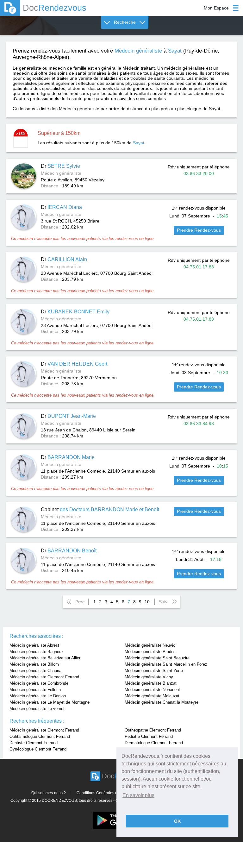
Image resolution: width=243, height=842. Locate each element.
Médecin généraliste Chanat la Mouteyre (161, 702)
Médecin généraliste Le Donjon (37, 696)
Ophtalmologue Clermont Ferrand (39, 736)
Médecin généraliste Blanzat (151, 683)
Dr (60, 166)
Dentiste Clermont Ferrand (33, 742)
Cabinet (100, 509)
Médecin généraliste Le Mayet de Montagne (49, 702)
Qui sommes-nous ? (48, 793)
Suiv (163, 601)
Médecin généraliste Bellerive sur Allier (44, 658)
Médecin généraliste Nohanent (152, 689)
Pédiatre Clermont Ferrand (149, 736)
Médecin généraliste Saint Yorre (154, 670)
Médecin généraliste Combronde (38, 683)
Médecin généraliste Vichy (149, 677)
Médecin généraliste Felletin (35, 689)
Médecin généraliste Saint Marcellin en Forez (166, 664)
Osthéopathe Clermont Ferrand (153, 730)
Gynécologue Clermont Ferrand (37, 749)
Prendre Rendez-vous (199, 230)
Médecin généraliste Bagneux (36, 651)
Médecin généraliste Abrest (34, 645)
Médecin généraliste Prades (150, 651)
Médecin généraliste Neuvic (150, 645)
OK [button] (177, 821)
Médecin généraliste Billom (34, 664)
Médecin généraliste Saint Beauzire (157, 658)
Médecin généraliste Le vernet (37, 708)
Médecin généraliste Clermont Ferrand (44, 677)
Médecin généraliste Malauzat (152, 696)
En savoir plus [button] (138, 795)
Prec (79, 601)
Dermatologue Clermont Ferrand (154, 742)
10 (147, 601)
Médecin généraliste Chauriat (36, 670)
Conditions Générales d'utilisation (105, 793)
